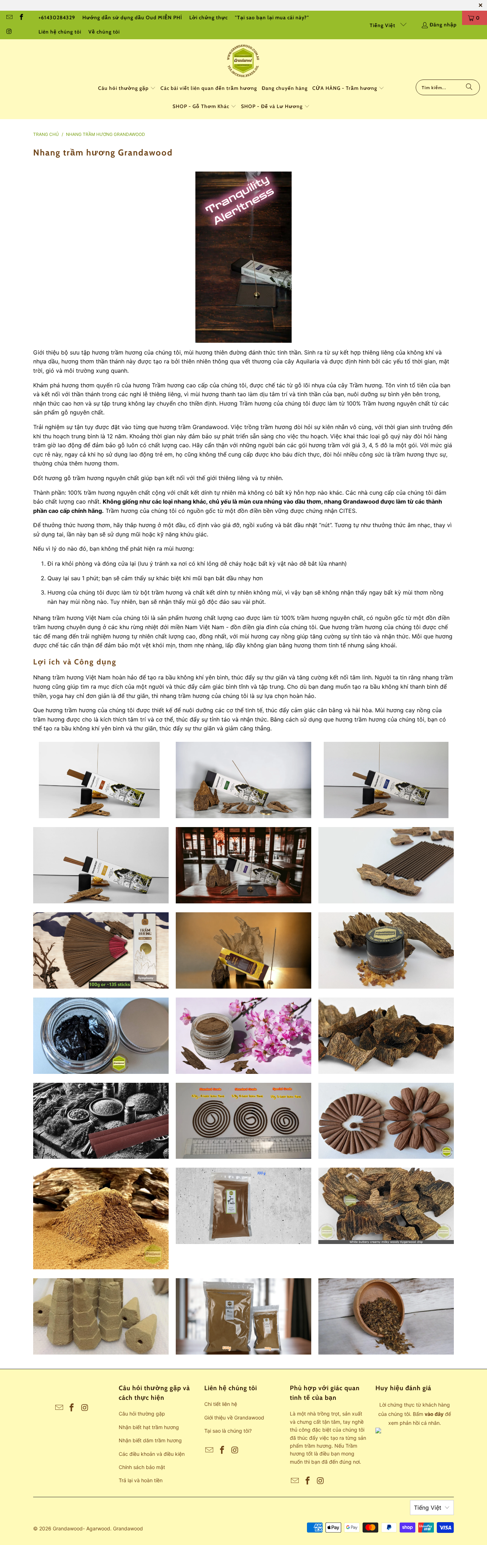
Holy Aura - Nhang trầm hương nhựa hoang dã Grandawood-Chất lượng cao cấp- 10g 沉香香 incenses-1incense (101, 865)
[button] (127, 89)
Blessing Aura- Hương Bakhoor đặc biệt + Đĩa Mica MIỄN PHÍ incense (386, 950)
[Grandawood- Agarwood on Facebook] (21, 18)
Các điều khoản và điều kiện (152, 1454)
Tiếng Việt (383, 25)
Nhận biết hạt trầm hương (149, 1427)
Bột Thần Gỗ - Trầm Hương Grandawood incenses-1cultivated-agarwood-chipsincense (243, 1036)
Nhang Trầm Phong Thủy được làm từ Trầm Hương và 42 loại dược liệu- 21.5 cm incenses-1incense (101, 1121)
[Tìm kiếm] (469, 87)
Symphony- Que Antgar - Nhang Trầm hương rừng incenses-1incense (101, 950)
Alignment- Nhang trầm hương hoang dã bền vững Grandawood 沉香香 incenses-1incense (243, 865)
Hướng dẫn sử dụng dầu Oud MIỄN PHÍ (132, 17)
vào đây (434, 1414)
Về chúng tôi (104, 32)
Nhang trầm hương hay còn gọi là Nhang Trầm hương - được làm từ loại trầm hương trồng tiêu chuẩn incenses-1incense (243, 1121)
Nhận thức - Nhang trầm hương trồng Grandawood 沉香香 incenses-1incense (243, 780)
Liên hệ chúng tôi (60, 32)
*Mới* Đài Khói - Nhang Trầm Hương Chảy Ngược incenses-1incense (386, 1121)
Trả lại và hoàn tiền (141, 1480)
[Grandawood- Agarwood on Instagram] (8, 32)
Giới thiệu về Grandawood (234, 1417)
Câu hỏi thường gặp (142, 1414)
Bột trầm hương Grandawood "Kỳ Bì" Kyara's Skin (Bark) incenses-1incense (101, 1218)
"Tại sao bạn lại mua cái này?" (272, 17)
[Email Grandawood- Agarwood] (8, 18)
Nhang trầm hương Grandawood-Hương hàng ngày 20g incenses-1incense (101, 780)
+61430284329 (57, 17)
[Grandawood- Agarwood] (243, 61)
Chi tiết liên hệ (220, 1404)
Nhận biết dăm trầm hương (150, 1440)
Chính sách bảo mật (142, 1467)
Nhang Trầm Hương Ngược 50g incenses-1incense (101, 1316)
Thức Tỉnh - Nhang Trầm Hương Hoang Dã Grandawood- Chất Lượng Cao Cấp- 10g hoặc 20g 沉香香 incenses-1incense (386, 780)
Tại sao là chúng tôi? (228, 1431)
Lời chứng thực (208, 17)
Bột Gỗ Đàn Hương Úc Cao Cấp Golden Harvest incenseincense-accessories (243, 1316)
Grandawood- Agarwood (81, 1528)
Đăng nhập (443, 24)
